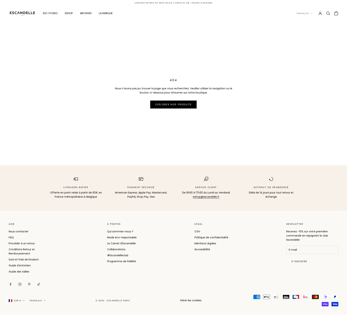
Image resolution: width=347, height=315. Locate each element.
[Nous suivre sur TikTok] (38, 284)
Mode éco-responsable (122, 237)
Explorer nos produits (173, 104)
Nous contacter (18, 231)
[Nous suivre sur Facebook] (10, 284)
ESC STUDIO (50, 13)
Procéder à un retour (22, 243)
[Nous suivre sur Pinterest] (29, 284)
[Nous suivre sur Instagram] (20, 284)
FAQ (11, 237)
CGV (197, 231)
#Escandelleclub (117, 255)
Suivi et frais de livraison (24, 259)
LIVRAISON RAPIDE (75, 187)
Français (303, 13)
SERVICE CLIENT (206, 187)
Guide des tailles (19, 271)
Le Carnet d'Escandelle (121, 243)
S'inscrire (299, 261)
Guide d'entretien (20, 265)
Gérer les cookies (191, 300)
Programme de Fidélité (121, 261)
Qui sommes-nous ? (120, 231)
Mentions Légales (205, 243)
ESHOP (69, 13)
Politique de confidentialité (211, 237)
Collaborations (116, 249)
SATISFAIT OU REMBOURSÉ (271, 187)
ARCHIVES (86, 13)
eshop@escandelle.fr (206, 197)
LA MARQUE (106, 13)
